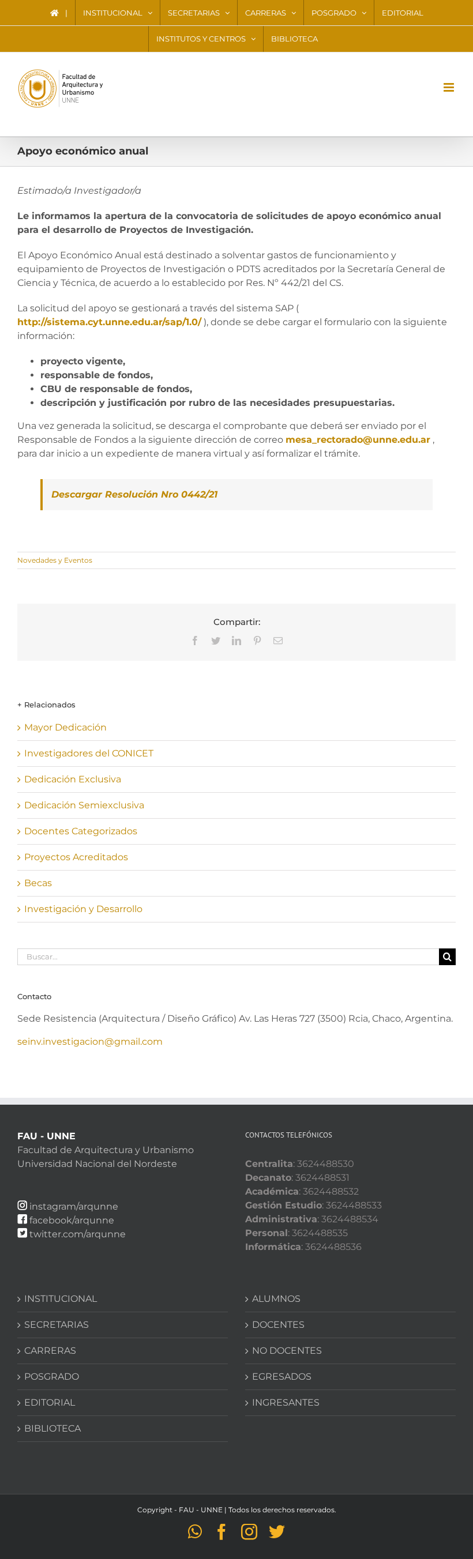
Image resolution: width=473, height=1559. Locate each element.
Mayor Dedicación (65, 727)
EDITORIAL (49, 1402)
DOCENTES (278, 1324)
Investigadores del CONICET (88, 753)
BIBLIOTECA (52, 1428)
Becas (38, 883)
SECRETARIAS (56, 1324)
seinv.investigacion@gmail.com (90, 1041)
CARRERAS (50, 1350)
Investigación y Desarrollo (83, 908)
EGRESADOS (281, 1376)
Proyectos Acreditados (76, 857)
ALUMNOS (276, 1298)
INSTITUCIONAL (60, 1298)
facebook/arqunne (71, 1220)
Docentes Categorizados (80, 831)
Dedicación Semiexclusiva (84, 805)
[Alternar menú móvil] (450, 87)
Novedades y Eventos (54, 560)
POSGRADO (51, 1376)
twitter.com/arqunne (77, 1234)
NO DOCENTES (287, 1350)
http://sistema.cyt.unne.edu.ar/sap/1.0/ (109, 322)
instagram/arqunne (73, 1206)
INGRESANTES (286, 1402)
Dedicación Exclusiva (72, 779)
